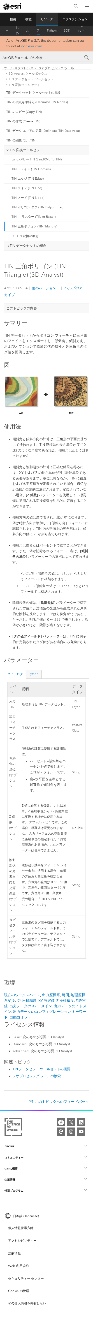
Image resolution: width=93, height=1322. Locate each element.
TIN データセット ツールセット (31, 79)
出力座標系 (51, 995)
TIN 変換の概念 (28, 236)
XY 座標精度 (27, 1000)
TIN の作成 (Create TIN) (23, 121)
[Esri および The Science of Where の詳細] (13, 1128)
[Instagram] (71, 1132)
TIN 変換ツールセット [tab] (26, 150)
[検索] (76, 6)
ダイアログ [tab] (15, 674)
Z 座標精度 (65, 1000)
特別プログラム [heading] (14, 1190)
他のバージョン (44, 288)
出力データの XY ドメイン (30, 1006)
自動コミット (20, 1017)
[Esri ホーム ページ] (12, 6)
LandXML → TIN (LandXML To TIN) (37, 159)
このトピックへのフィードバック (62, 1102)
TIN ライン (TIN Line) (27, 188)
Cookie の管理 (18, 1291)
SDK (67, 30)
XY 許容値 (46, 1000)
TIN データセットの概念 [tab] (28, 246)
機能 (28, 19)
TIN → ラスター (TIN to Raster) (34, 217)
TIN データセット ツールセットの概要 (33, 93)
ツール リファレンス (38, 30)
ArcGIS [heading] (9, 1146)
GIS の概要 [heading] (11, 1168)
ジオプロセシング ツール (56, 68)
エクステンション (75, 19)
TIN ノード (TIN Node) (28, 198)
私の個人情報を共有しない (27, 1303)
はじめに (17, 30)
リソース (47, 19)
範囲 (65, 995)
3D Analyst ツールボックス (28, 74)
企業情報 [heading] (10, 1179)
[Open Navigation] (87, 6)
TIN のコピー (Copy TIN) (24, 112)
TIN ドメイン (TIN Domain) (31, 169)
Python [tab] (33, 674)
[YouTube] (81, 1132)
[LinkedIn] (81, 1122)
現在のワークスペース (22, 995)
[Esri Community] (61, 1132)
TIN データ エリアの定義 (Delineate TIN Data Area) (43, 131)
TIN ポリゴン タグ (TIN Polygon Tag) (38, 207)
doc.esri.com (31, 46)
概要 (13, 19)
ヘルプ (27, 30)
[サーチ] (86, 57)
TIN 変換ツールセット (24, 85)
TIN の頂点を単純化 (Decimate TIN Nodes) (37, 102)
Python (52, 30)
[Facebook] (61, 1122)
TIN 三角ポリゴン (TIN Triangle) (34, 226)
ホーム (7, 30)
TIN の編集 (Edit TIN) (21, 140)
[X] (71, 1122)
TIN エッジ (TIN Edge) (28, 179)
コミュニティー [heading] (14, 1157)
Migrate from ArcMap (83, 30)
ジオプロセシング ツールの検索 (36, 1076)
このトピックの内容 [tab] (21, 308)
